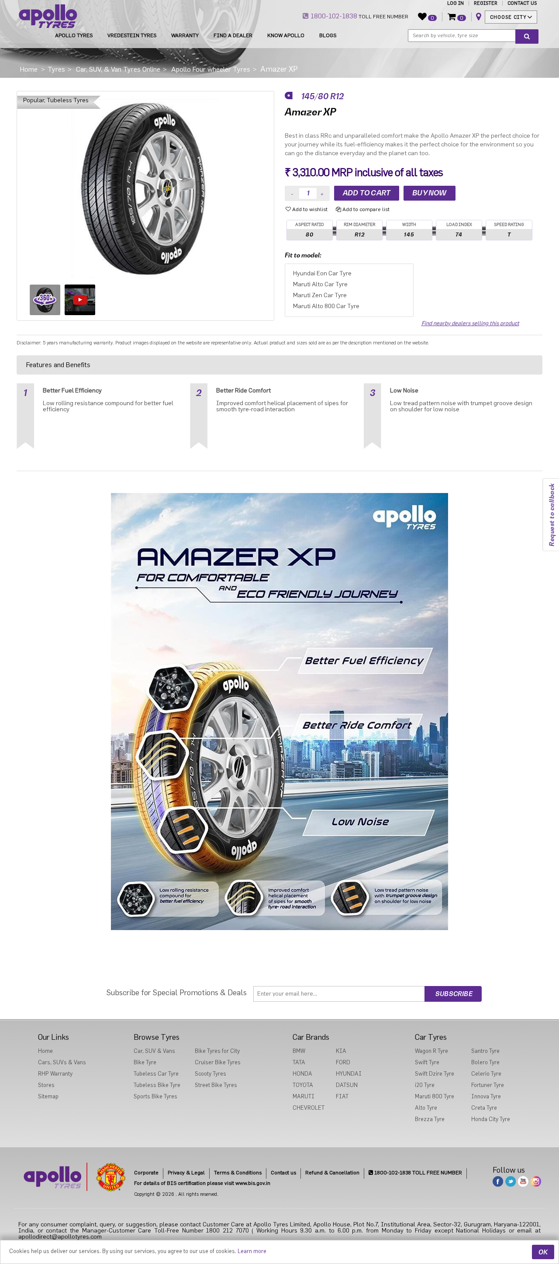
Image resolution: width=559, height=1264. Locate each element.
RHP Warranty (55, 1073)
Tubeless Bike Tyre (157, 1085)
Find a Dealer (233, 35)
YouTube (523, 1181)
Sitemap (48, 1096)
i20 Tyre (425, 1085)
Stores (46, 1085)
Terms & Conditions (238, 1172)
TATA (299, 1062)
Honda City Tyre (490, 1119)
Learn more (252, 1251)
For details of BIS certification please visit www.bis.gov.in (202, 1183)
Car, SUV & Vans (154, 1051)
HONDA (302, 1073)
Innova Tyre (486, 1096)
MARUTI (303, 1096)
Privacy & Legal (186, 1172)
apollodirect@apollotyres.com (60, 1237)
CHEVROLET (308, 1108)
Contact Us (522, 3)
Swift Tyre (427, 1062)
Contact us (283, 1172)
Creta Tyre (484, 1108)
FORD (343, 1062)
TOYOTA (303, 1085)
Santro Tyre (485, 1051)
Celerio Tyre (486, 1073)
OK (543, 1252)
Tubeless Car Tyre (156, 1073)
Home (45, 1051)
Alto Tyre (426, 1108)
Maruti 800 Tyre (434, 1096)
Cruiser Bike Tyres (218, 1062)
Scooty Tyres (210, 1073)
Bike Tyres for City (217, 1051)
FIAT (342, 1096)
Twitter (510, 1181)
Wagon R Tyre (431, 1051)
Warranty (185, 35)
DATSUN (347, 1085)
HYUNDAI (349, 1073)
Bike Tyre (145, 1062)
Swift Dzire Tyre (434, 1073)
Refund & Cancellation (332, 1172)
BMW (299, 1051)
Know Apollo (285, 35)
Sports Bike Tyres (155, 1096)
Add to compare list (365, 209)
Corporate (146, 1172)
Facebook (498, 1181)
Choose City (508, 17)
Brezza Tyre (430, 1119)
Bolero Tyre (485, 1062)
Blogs (327, 35)
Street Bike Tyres (216, 1085)
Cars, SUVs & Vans (62, 1062)
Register (485, 3)
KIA (341, 1051)
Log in (455, 3)
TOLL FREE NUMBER (358, 16)
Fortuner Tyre (487, 1085)
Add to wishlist (309, 209)
